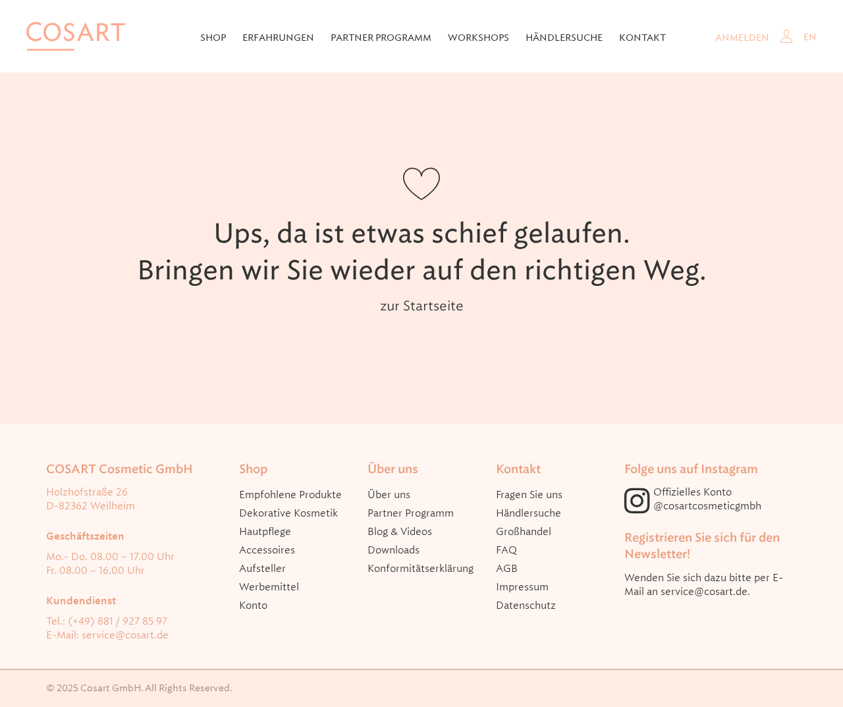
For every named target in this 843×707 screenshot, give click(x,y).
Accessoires (267, 550)
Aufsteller (262, 568)
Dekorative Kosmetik (288, 513)
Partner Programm (410, 513)
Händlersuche (564, 37)
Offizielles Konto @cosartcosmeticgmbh (707, 499)
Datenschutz (526, 605)
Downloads (393, 550)
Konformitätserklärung (420, 568)
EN (810, 37)
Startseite (433, 305)
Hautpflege (265, 531)
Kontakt (642, 37)
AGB (507, 568)
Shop (213, 37)
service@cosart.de (125, 635)
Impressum (522, 587)
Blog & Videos (399, 531)
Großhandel (523, 531)
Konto (253, 605)
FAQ (506, 550)
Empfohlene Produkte (290, 494)
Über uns (388, 494)
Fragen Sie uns (529, 494)
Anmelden (742, 37)
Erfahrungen (278, 37)
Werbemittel (269, 587)
